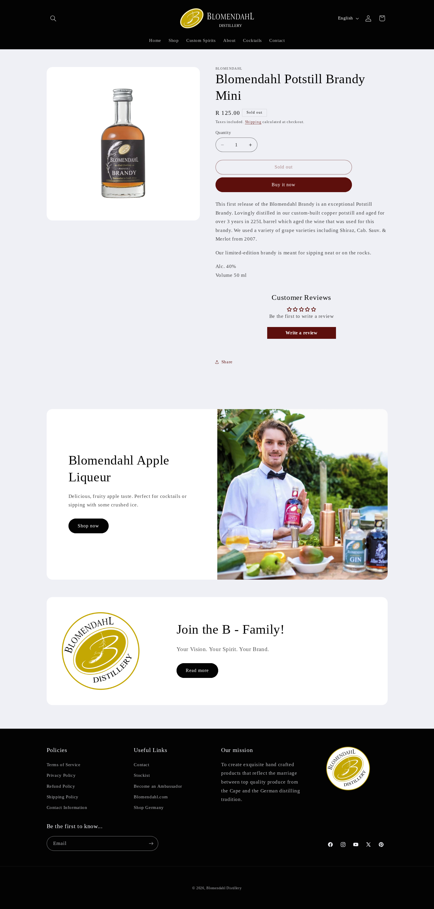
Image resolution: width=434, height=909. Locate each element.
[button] (53, 18)
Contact (141, 764)
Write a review (301, 332)
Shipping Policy (63, 796)
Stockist (142, 775)
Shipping (253, 122)
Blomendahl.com (151, 796)
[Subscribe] (151, 843)
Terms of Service (64, 764)
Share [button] (227, 361)
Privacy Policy (61, 775)
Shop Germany (149, 807)
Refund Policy (61, 786)
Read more (197, 670)
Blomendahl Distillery (224, 888)
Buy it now (284, 184)
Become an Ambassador (158, 786)
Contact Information (67, 807)
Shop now (88, 525)
